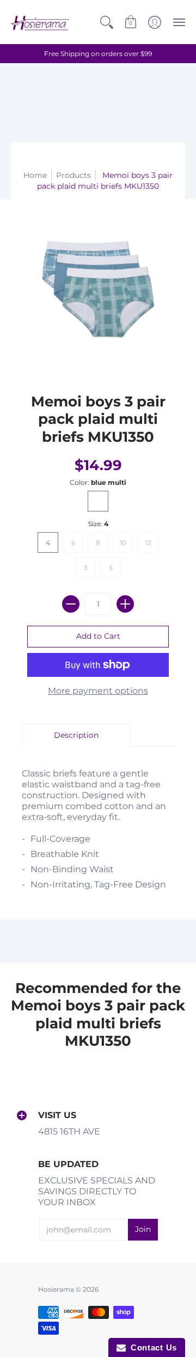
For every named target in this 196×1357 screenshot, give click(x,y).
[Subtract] (70, 604)
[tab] (76, 735)
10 (123, 543)
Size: (98, 524)
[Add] (125, 604)
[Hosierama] (41, 22)
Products (73, 175)
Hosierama (56, 1289)
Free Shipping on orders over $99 (98, 54)
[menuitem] (107, 22)
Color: (98, 482)
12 (148, 543)
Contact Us (151, 1347)
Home (35, 175)
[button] (107, 22)
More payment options (98, 691)
